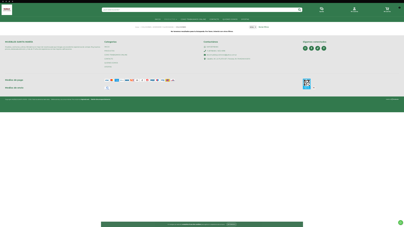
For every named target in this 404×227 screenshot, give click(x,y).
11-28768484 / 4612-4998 (216, 51)
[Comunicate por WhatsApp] (400, 222)
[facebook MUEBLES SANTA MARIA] (6, 1)
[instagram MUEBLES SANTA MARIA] (3, 1)
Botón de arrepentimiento (100, 99)
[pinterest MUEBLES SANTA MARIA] (12, 1)
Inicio (137, 27)
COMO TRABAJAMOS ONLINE (193, 19)
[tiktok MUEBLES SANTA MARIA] (9, 1)
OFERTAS (245, 19)
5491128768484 (212, 47)
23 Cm (252, 27)
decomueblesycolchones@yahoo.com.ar (222, 55)
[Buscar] (299, 9)
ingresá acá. (85, 99)
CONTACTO (214, 19)
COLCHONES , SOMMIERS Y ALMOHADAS (157, 27)
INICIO (158, 19)
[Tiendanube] (392, 99)
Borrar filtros (264, 27)
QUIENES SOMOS (230, 19)
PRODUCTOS (170, 19)
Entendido (231, 224)
